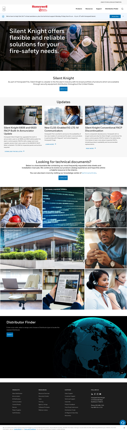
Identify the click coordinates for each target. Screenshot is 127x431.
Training (41, 401)
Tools (40, 399)
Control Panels (16, 404)
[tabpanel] (63, 347)
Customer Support (70, 396)
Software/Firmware (44, 407)
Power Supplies (16, 410)
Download (63, 177)
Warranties (68, 415)
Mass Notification (17, 393)
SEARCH (9, 334)
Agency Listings (43, 404)
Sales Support (69, 393)
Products (79, 9)
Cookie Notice (17, 429)
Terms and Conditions (30, 429)
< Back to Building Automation (110, 2)
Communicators (17, 401)
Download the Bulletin (14, 151)
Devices (14, 407)
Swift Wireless (16, 412)
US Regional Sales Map (71, 412)
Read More (90, 148)
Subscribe (67, 401)
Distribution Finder (111, 9)
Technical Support (70, 399)
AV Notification (16, 399)
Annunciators (16, 396)
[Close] (124, 428)
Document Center (44, 396)
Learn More (49, 144)
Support (99, 9)
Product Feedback (70, 404)
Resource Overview (44, 393)
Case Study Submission (71, 407)
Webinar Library (43, 410)
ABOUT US (63, 89)
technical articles (89, 173)
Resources (89, 9)
